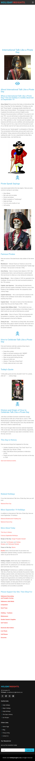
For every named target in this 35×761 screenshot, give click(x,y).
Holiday (13, 2)
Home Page (6, 726)
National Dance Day (6, 522)
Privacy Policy (6, 732)
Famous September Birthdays (9, 535)
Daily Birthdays (6, 711)
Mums (13, 547)
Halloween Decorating (7, 596)
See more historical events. (8, 460)
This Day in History (6, 532)
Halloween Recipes (13, 544)
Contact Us (5, 736)
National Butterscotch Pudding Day (11, 518)
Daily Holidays (6, 705)
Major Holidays (7, 708)
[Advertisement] (17, 25)
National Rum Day (6, 503)
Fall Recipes (9, 542)
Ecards (3, 550)
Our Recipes (6, 717)
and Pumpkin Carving (7, 598)
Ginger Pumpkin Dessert (19, 539)
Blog (4, 729)
